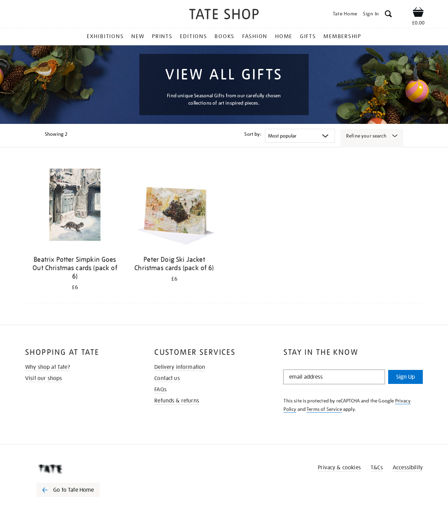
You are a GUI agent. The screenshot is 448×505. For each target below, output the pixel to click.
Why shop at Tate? (47, 367)
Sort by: (252, 134)
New (137, 36)
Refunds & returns (176, 400)
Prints (162, 36)
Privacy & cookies (339, 467)
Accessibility (408, 467)
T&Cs (377, 467)
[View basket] (418, 13)
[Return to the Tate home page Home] (224, 15)
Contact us (167, 378)
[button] (388, 15)
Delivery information (179, 367)
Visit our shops (43, 378)
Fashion (254, 36)
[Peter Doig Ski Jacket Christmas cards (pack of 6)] (174, 206)
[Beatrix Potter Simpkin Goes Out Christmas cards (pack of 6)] (74, 206)
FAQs (160, 389)
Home (283, 36)
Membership (342, 36)
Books (224, 36)
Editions (193, 36)
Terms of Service (324, 409)
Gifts (308, 36)
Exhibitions (105, 36)
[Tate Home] (80, 469)
